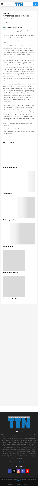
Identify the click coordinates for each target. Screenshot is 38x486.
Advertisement (11, 484)
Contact (19, 484)
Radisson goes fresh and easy (13, 220)
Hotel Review (5, 13)
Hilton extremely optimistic (11, 299)
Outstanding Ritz (8, 246)
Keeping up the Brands (10, 167)
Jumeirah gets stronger (10, 272)
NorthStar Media (19, 480)
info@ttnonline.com (22, 462)
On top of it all (7, 193)
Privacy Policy (25, 484)
